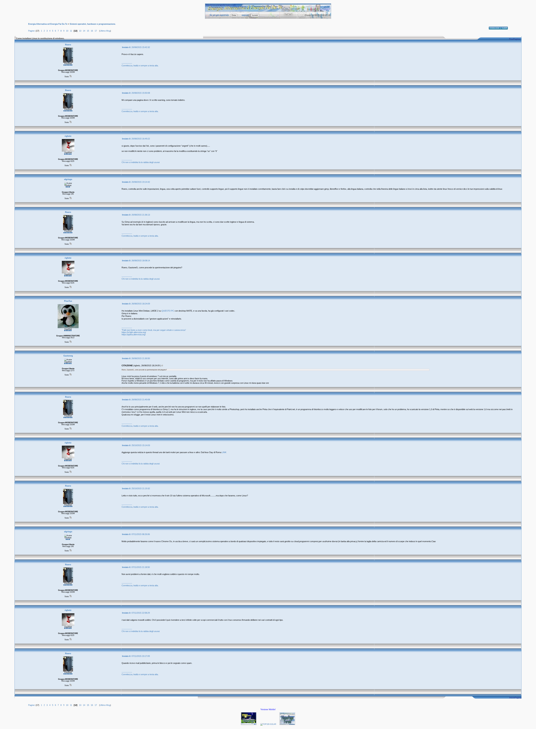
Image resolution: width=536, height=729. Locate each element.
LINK (224, 452)
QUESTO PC (168, 311)
